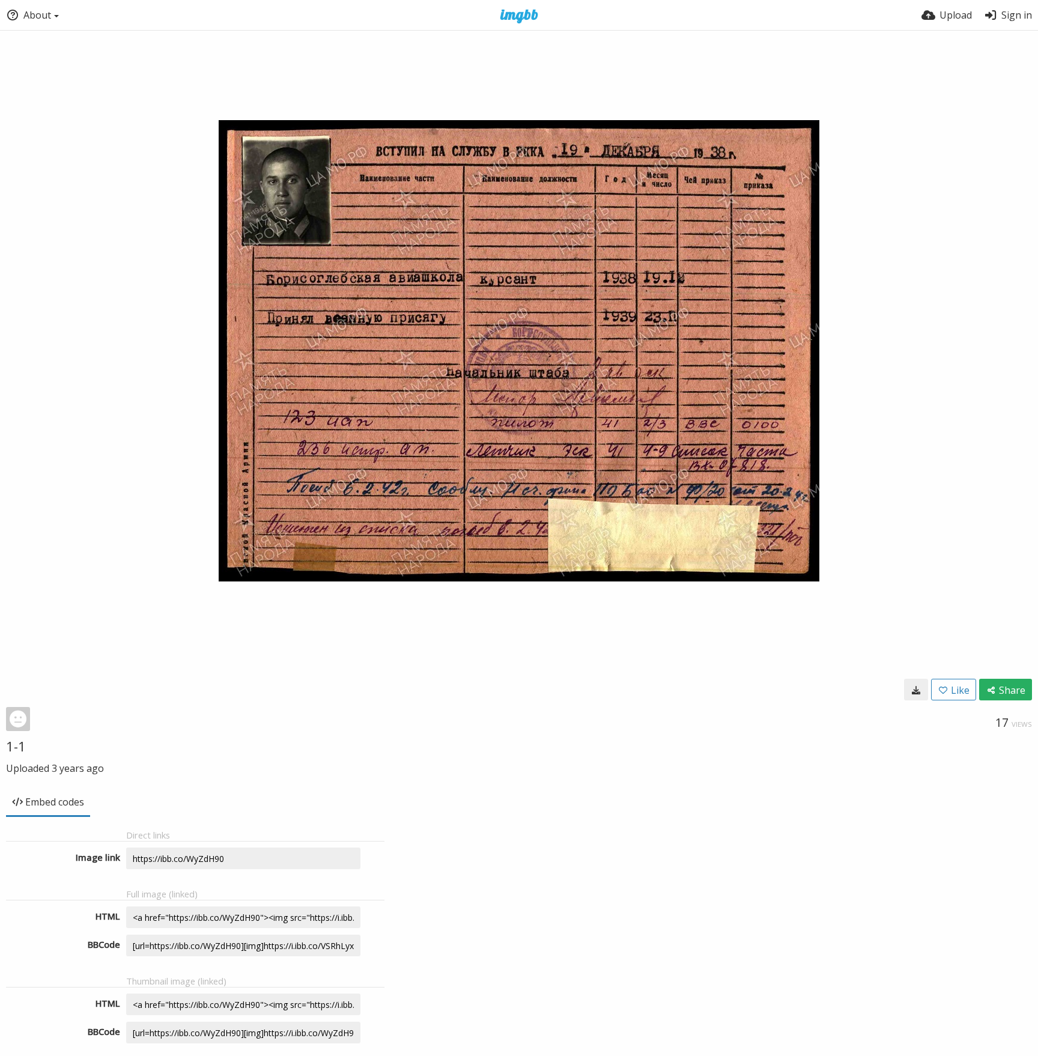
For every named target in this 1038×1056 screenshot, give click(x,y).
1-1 (16, 746)
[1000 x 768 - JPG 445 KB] (916, 689)
